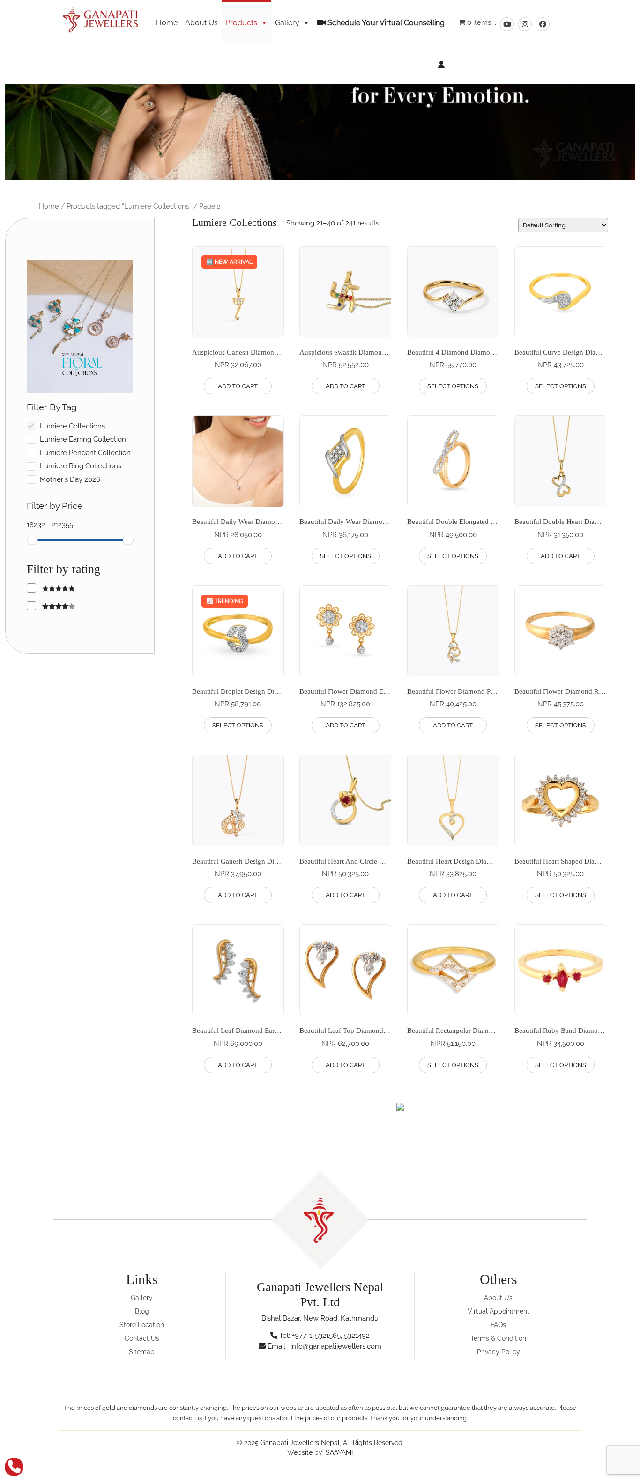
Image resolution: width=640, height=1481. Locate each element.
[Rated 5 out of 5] (50, 588)
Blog (142, 1311)
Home (167, 22)
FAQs (498, 1325)
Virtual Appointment (498, 1311)
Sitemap (142, 1352)
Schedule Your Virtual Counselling (385, 22)
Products (241, 22)
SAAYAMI (339, 1452)
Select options (452, 386)
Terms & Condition (498, 1338)
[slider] (32, 540)
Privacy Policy (498, 1352)
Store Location (141, 1325)
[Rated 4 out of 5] (50, 606)
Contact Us (142, 1338)
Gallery (287, 22)
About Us (201, 22)
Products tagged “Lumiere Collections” (129, 206)
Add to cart (238, 386)
